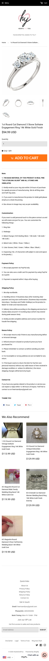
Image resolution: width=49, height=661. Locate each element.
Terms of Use (25, 641)
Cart (45, 3)
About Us (24, 586)
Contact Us (24, 598)
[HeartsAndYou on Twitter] (37, 645)
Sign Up (43, 630)
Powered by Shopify (32, 652)
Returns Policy (24, 595)
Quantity (5, 139)
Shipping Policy (24, 592)
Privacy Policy (24, 589)
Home (4, 42)
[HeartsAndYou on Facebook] (41, 645)
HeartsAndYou (18, 652)
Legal (16, 641)
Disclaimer (9, 641)
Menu (7, 3)
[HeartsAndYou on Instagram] (45, 645)
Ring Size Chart (37, 641)
